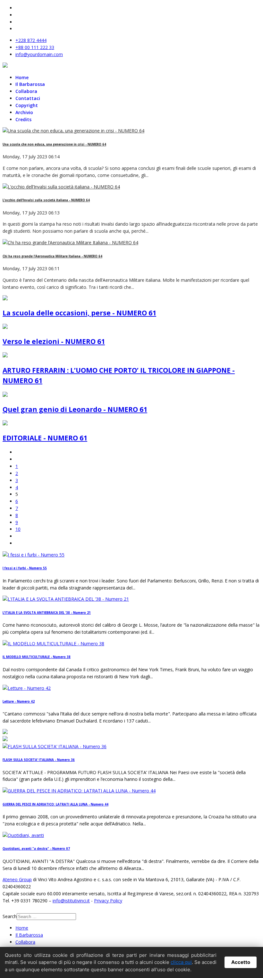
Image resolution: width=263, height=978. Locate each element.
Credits (23, 119)
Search (10, 916)
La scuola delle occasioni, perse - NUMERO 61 (79, 312)
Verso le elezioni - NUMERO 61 (54, 341)
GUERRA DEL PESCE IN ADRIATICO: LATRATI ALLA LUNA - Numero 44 (55, 804)
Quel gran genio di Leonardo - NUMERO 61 (75, 409)
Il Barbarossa (30, 84)
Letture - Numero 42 (19, 701)
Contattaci (27, 98)
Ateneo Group (17, 879)
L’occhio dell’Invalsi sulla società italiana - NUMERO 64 (46, 200)
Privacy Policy (108, 901)
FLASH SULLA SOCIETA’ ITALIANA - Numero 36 (39, 760)
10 (18, 529)
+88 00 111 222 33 (34, 47)
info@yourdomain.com (39, 54)
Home (22, 77)
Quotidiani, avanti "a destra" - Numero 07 (36, 849)
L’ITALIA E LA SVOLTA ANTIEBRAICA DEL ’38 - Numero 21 (47, 613)
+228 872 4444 (31, 40)
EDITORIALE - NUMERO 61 (45, 437)
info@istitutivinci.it (71, 901)
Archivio (24, 112)
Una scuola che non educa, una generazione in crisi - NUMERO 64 (54, 144)
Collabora (26, 91)
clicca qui (181, 962)
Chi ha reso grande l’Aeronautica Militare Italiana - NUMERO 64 (52, 256)
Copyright (26, 105)
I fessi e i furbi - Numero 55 (25, 568)
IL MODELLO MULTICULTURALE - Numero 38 (37, 657)
